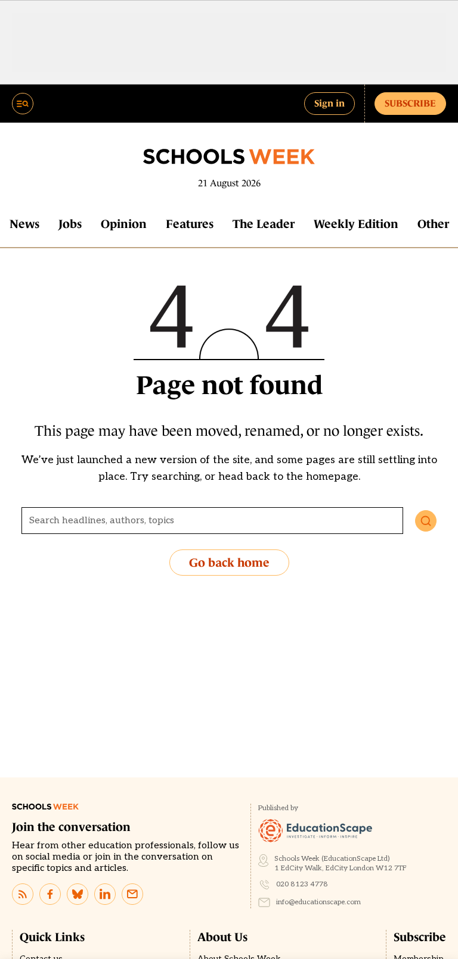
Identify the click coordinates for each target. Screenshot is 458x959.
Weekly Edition (356, 223)
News (24, 223)
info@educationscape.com (318, 902)
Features (189, 223)
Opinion (124, 223)
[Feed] (22, 894)
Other (433, 223)
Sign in (329, 103)
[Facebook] (50, 894)
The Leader (264, 223)
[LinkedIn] (105, 894)
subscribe (410, 103)
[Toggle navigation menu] (22, 103)
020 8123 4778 (302, 884)
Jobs (70, 223)
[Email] (132, 894)
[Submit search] (426, 521)
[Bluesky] (77, 894)
